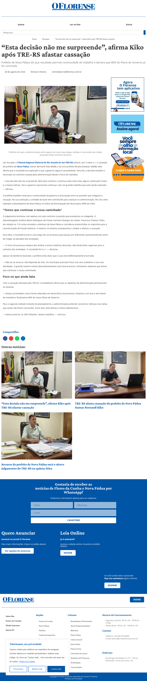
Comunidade (76, 667)
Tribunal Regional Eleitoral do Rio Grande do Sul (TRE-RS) (45, 162)
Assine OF (10, 630)
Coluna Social (76, 639)
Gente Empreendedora (80, 626)
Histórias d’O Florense (80, 658)
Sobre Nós (10, 616)
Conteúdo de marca (79, 653)
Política (42, 630)
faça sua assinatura (113, 578)
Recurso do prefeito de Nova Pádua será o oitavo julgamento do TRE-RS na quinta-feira (32, 466)
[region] (37, 657)
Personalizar (18, 669)
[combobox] (71, 32)
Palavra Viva (76, 649)
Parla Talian (76, 635)
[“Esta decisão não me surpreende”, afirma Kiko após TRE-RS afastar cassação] (36, 375)
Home (34, 39)
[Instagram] (112, 646)
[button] (19, 6)
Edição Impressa (13, 625)
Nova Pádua (23, 166)
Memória (74, 630)
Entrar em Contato (13, 621)
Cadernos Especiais (47, 635)
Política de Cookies (27, 661)
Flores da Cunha (46, 621)
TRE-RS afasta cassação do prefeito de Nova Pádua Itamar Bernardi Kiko (108, 405)
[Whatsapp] (126, 646)
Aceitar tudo (56, 669)
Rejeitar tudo (37, 669)
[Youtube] (119, 646)
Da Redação (76, 662)
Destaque (46, 39)
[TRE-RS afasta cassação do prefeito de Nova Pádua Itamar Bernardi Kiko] (110, 375)
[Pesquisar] (145, 32)
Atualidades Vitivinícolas (81, 621)
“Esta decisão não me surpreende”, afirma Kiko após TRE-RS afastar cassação (36, 405)
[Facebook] (105, 646)
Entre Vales (75, 644)
